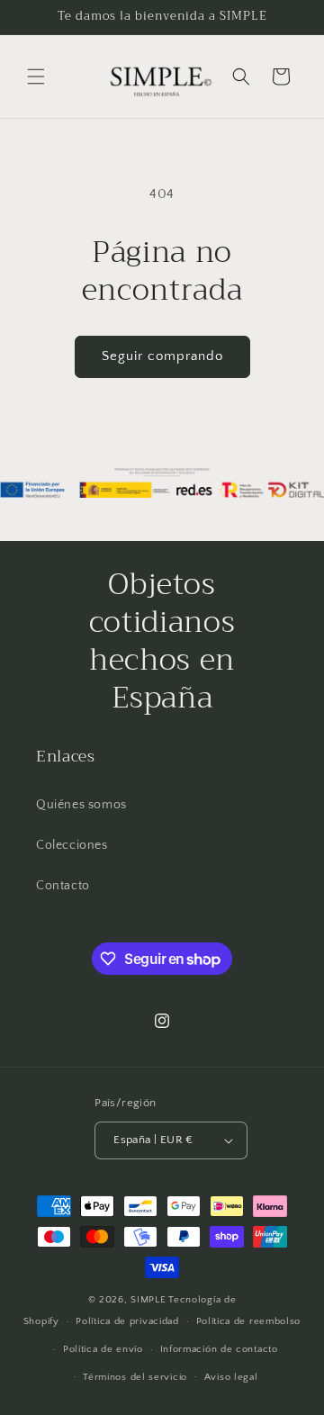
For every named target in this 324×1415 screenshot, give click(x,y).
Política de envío (103, 1349)
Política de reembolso (249, 1321)
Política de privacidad (127, 1321)
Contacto (63, 886)
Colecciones (72, 845)
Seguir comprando (162, 356)
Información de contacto (219, 1349)
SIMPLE (148, 1299)
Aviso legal (231, 1377)
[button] (36, 76)
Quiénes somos (81, 805)
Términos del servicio (135, 1377)
